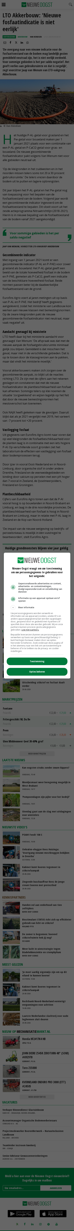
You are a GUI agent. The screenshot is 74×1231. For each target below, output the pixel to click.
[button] (37, 607)
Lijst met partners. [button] (30, 629)
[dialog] (37, 616)
